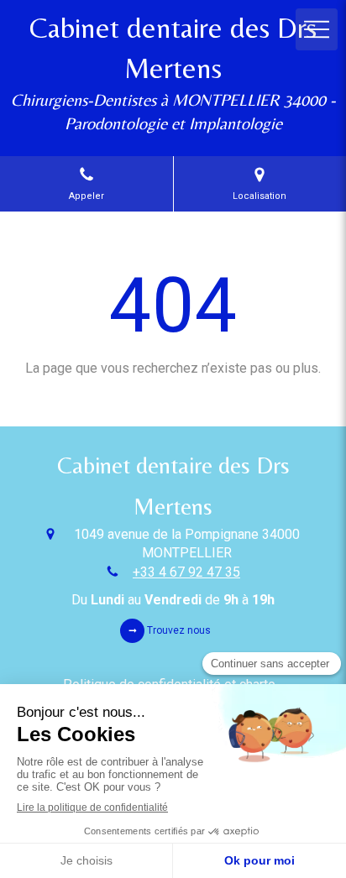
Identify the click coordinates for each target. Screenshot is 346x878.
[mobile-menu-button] (317, 29)
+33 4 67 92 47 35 (186, 572)
